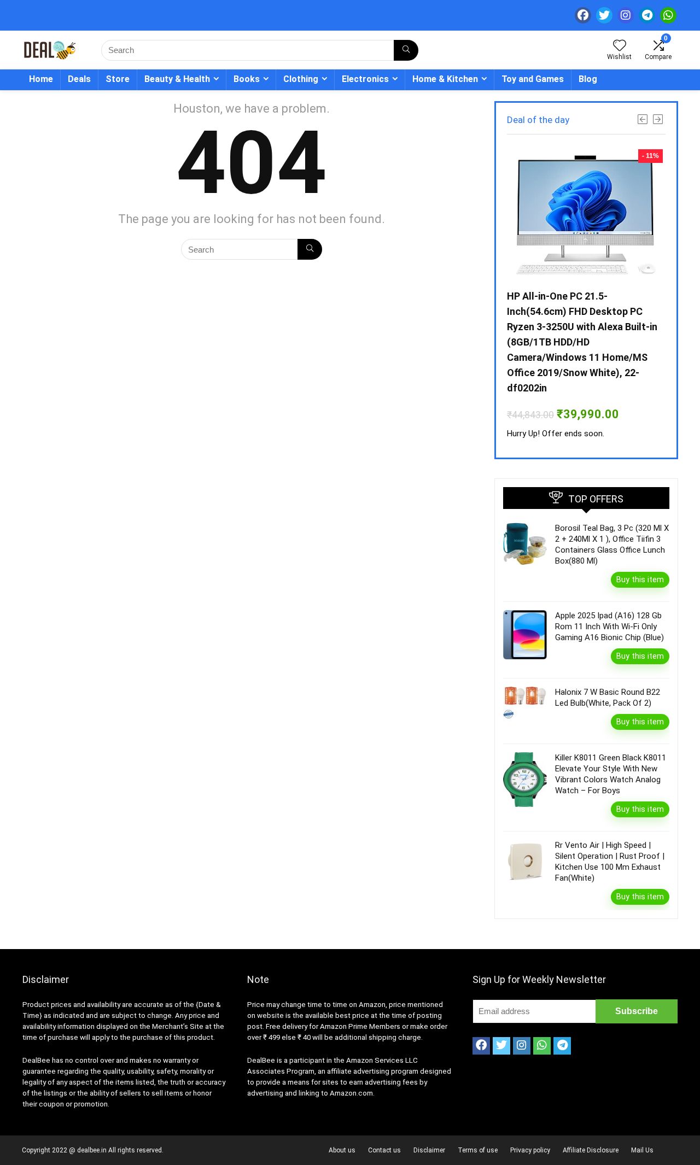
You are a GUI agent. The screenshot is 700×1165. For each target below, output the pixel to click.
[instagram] (625, 15)
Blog (588, 79)
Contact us (384, 1150)
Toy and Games (532, 79)
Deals (79, 79)
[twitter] (604, 15)
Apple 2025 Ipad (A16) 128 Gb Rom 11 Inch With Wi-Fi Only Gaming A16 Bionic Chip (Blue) (609, 626)
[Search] (406, 50)
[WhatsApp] (668, 15)
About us (342, 1150)
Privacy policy (530, 1150)
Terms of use (478, 1150)
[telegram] (647, 15)
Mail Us (642, 1150)
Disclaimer (429, 1150)
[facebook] (583, 15)
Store (118, 79)
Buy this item (640, 579)
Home (41, 79)
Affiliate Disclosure (591, 1150)
